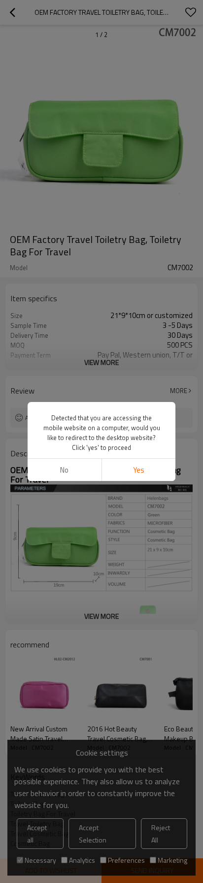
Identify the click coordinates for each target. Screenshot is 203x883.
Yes (138, 470)
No (64, 470)
